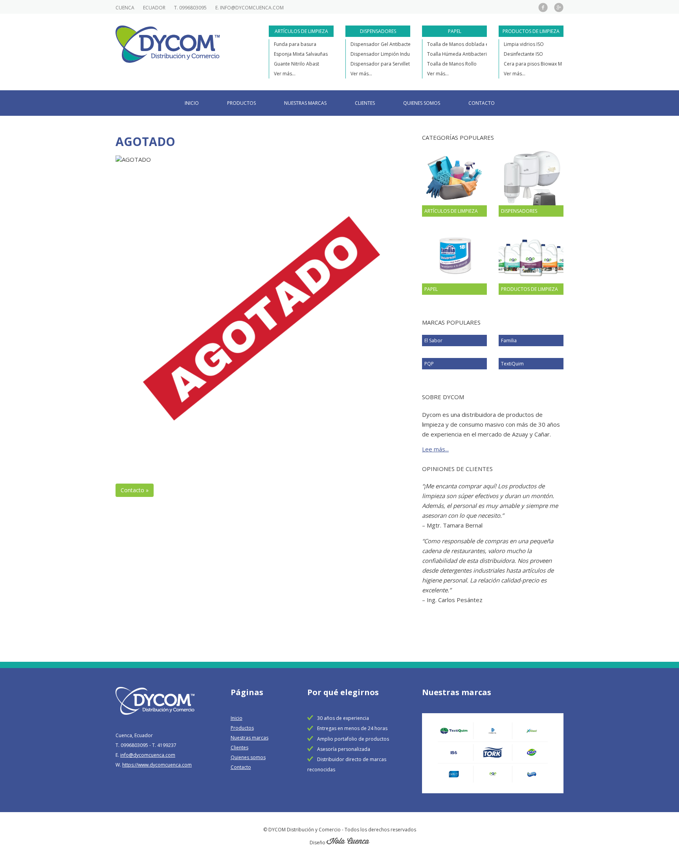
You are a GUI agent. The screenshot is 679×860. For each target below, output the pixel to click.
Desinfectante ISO (523, 54)
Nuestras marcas (305, 103)
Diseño (318, 842)
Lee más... (435, 449)
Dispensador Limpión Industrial (386, 54)
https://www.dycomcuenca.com (157, 764)
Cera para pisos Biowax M (533, 63)
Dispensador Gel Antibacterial (384, 44)
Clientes (365, 103)
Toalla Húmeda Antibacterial (459, 54)
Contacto (481, 103)
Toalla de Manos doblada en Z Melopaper (474, 44)
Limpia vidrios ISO (524, 44)
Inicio (192, 103)
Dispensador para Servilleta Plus (387, 63)
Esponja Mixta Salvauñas (301, 54)
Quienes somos (421, 103)
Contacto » (135, 490)
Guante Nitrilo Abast (296, 63)
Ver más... (284, 73)
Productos (241, 103)
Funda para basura (295, 44)
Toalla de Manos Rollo (452, 63)
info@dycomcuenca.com (252, 7)
